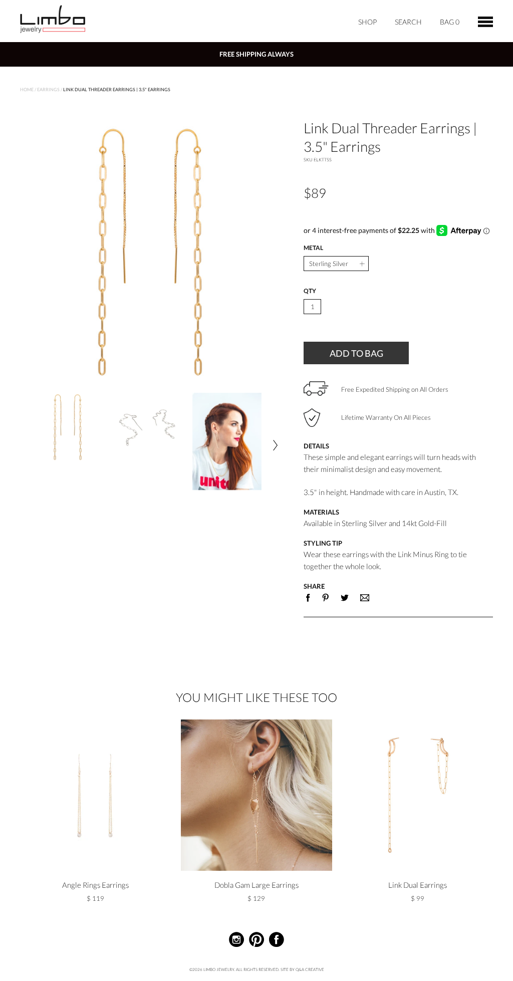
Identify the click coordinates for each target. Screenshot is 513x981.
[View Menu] (485, 20)
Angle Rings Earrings (95, 884)
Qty (310, 291)
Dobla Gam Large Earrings (256, 884)
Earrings (48, 89)
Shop (367, 22)
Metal (313, 248)
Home (27, 89)
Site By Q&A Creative (302, 969)
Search (408, 22)
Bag (449, 22)
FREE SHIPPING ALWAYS (256, 54)
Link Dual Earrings (417, 884)
